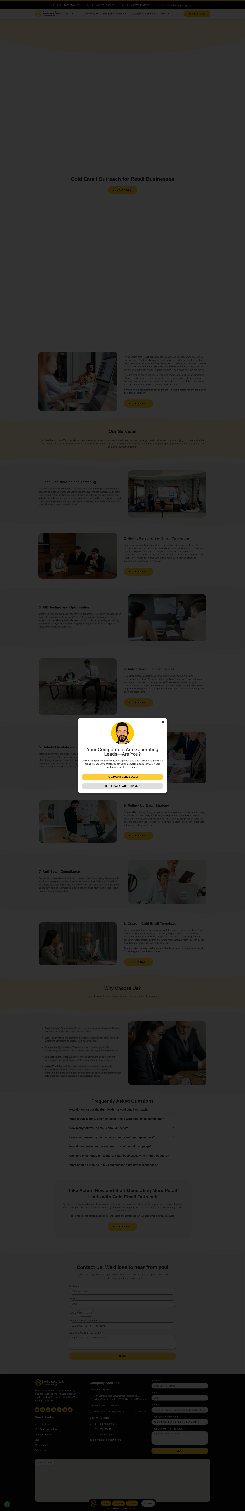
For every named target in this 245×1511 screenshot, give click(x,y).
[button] (163, 722)
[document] (122, 755)
